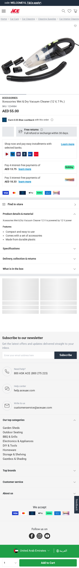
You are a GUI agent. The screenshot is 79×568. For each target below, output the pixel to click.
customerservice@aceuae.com (33, 407)
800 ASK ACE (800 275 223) (31, 373)
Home (4, 19)
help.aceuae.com (24, 390)
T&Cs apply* (29, 2)
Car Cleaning (28, 19)
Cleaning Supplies (47, 19)
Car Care (14, 19)
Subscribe (66, 355)
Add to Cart (48, 562)
